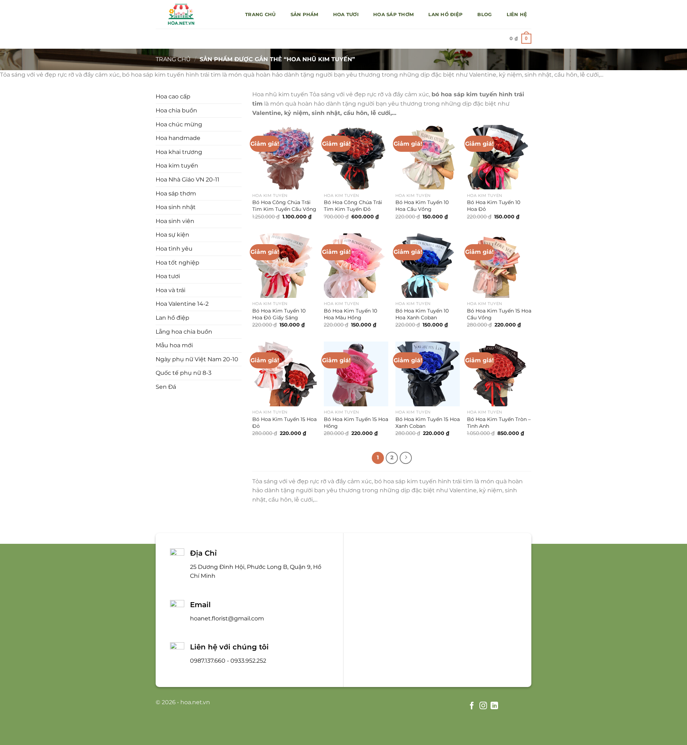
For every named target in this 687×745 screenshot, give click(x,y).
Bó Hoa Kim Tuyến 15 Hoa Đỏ (284, 422)
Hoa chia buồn (176, 110)
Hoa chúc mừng (179, 124)
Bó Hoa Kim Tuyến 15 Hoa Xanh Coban (427, 422)
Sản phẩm (304, 14)
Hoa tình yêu (174, 248)
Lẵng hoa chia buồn (184, 331)
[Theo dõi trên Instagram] (483, 706)
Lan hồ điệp (445, 14)
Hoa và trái (170, 290)
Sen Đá (166, 386)
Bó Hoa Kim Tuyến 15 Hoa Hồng (356, 422)
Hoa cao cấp (173, 96)
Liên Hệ (517, 14)
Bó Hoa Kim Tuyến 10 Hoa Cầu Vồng (422, 205)
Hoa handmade (178, 138)
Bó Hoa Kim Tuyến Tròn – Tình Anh (499, 422)
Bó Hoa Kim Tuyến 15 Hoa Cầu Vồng (499, 314)
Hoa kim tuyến (177, 165)
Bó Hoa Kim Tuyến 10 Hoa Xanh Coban (422, 314)
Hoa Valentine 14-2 (182, 303)
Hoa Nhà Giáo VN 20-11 (187, 179)
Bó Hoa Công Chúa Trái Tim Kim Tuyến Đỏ (353, 205)
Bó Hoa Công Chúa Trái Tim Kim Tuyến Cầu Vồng (284, 205)
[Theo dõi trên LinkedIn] (494, 706)
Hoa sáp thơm (393, 14)
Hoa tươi (346, 14)
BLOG (484, 14)
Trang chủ (260, 14)
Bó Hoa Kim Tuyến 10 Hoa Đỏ (493, 205)
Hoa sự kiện (172, 234)
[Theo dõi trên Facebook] (472, 706)
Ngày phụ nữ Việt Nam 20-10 (197, 359)
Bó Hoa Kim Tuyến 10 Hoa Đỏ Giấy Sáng (279, 314)
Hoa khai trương (179, 152)
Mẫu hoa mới (174, 345)
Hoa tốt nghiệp (177, 262)
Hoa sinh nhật (176, 207)
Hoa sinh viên (175, 221)
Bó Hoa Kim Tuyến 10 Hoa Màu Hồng (350, 314)
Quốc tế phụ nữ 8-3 (183, 372)
